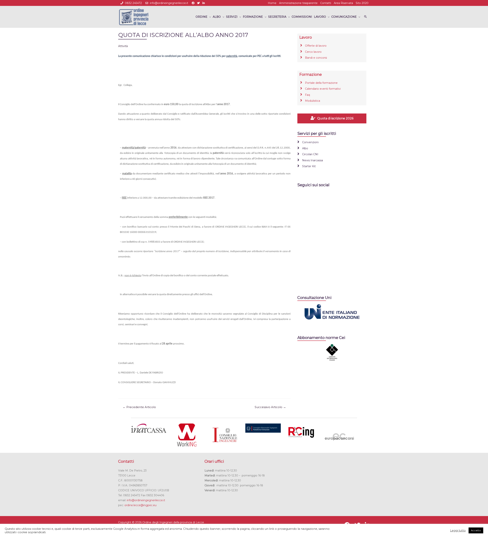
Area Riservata (343, 3)
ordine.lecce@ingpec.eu (140, 505)
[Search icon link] (365, 17)
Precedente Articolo (139, 407)
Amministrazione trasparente (298, 3)
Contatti (325, 3)
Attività (123, 46)
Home (272, 3)
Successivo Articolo (270, 407)
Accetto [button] (476, 530)
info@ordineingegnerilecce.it (169, 3)
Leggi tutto (458, 530)
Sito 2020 (362, 3)
